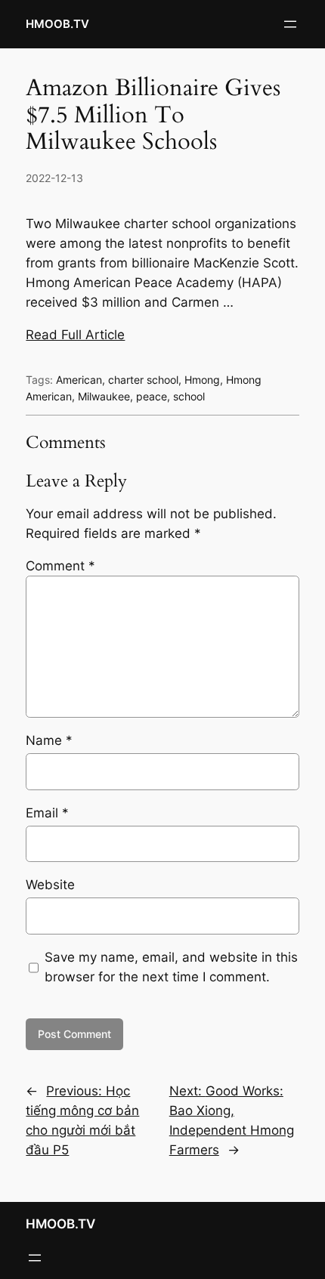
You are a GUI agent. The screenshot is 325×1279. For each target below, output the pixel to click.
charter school (143, 379)
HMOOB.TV (57, 24)
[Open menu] (290, 24)
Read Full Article (75, 334)
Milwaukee (104, 396)
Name (49, 740)
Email (47, 812)
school (189, 396)
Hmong (202, 379)
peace (151, 396)
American (79, 379)
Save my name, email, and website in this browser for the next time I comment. (171, 967)
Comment (60, 565)
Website (50, 884)
